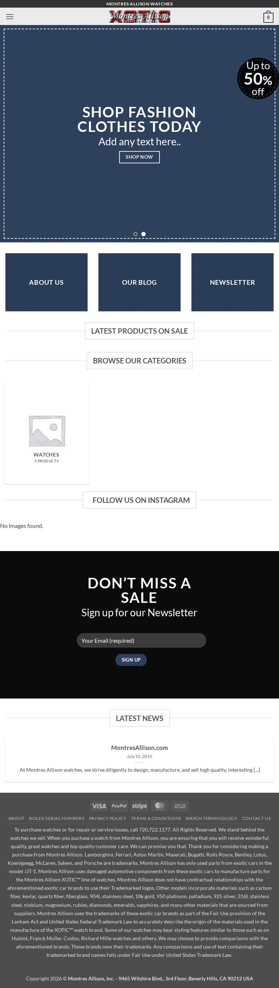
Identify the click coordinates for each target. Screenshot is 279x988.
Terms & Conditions (156, 818)
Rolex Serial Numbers (56, 818)
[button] (9, 16)
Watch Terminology (211, 818)
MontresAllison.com (139, 747)
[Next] (264, 133)
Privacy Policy (108, 818)
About (16, 818)
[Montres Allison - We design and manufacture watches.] (139, 16)
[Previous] (14, 133)
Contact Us (256, 818)
